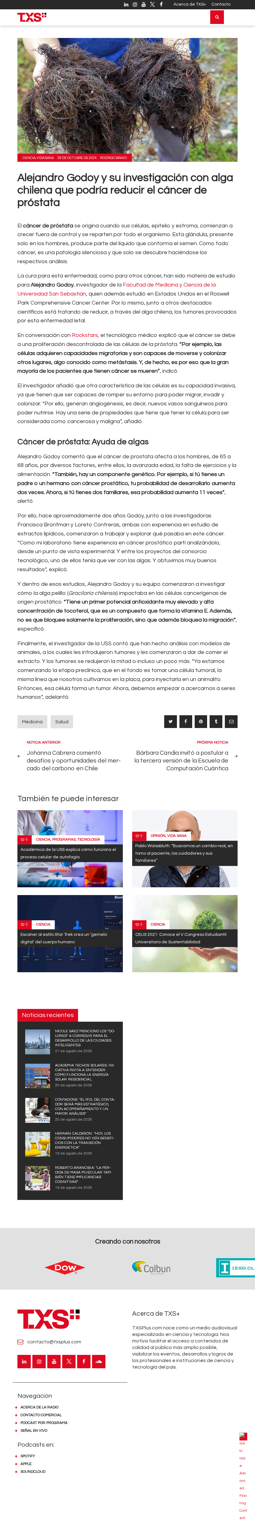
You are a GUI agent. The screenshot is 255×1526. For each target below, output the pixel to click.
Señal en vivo (34, 1431)
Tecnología (88, 840)
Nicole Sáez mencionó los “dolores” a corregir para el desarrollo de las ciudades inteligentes (85, 1038)
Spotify (28, 1456)
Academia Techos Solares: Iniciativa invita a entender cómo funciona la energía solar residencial (85, 1072)
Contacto (220, 4)
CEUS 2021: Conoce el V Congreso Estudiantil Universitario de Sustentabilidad (180, 938)
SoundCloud (33, 1472)
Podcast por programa (44, 1423)
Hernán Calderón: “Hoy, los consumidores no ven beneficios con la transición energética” (84, 1141)
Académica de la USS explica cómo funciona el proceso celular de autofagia (68, 853)
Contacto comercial (41, 1415)
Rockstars (85, 335)
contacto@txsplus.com (54, 1341)
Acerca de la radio (39, 1407)
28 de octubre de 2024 (77, 158)
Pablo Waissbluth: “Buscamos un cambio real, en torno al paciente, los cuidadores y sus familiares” (184, 853)
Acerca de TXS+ (190, 4)
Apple (26, 1464)
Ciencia (28, 158)
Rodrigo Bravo (113, 158)
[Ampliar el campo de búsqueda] (217, 17)
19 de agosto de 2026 (73, 1153)
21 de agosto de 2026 (73, 1051)
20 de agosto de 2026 (73, 1085)
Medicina (32, 721)
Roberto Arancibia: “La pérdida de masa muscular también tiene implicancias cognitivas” (83, 1175)
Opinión (158, 836)
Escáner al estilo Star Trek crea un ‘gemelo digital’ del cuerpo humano (64, 938)
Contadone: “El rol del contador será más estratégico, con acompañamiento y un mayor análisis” (85, 1107)
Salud (61, 721)
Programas (64, 840)
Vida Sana (45, 158)
